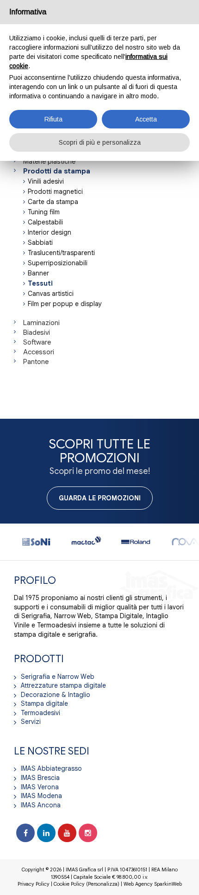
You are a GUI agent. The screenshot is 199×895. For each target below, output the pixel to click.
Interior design (49, 232)
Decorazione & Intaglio (55, 694)
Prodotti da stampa (56, 171)
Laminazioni (41, 323)
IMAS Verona (40, 787)
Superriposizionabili (57, 263)
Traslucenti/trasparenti (61, 253)
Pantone (36, 362)
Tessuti (40, 283)
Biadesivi (36, 332)
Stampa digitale (44, 703)
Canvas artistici (51, 293)
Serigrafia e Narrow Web (57, 676)
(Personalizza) (102, 884)
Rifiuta (53, 119)
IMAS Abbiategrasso (51, 768)
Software (37, 342)
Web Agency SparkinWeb (153, 884)
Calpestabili (45, 222)
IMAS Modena (41, 796)
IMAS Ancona (41, 805)
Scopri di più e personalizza (100, 142)
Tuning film (44, 212)
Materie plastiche (49, 161)
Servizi (31, 721)
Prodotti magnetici (55, 191)
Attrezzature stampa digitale (63, 685)
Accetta (146, 119)
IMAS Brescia (40, 778)
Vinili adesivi (46, 181)
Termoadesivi (40, 713)
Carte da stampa (53, 202)
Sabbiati (40, 242)
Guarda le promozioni (100, 498)
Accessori (38, 352)
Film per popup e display (65, 304)
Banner (38, 273)
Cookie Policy (69, 884)
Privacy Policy (34, 884)
